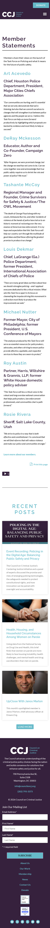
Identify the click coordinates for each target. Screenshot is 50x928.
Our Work (25, 868)
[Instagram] (17, 922)
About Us (25, 863)
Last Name (7, 835)
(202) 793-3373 (25, 791)
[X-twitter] (27, 922)
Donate (25, 890)
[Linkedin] (22, 922)
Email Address (9, 812)
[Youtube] (32, 922)
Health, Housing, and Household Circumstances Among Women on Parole (23, 633)
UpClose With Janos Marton (24, 701)
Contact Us (25, 884)
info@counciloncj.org (25, 786)
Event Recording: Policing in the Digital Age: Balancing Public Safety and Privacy (24, 555)
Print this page (40, 464)
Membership (25, 874)
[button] (45, 14)
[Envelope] (38, 922)
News (25, 879)
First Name (7, 823)
